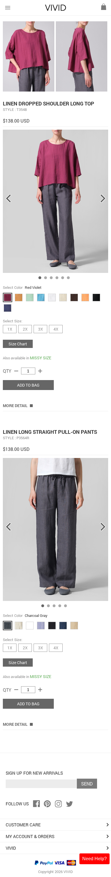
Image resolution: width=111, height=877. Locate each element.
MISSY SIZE (40, 357)
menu (7, 7)
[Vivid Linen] (55, 9)
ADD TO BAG (28, 385)
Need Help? (94, 858)
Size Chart (18, 344)
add (40, 371)
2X (25, 329)
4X (56, 329)
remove (16, 371)
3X (40, 329)
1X (9, 329)
